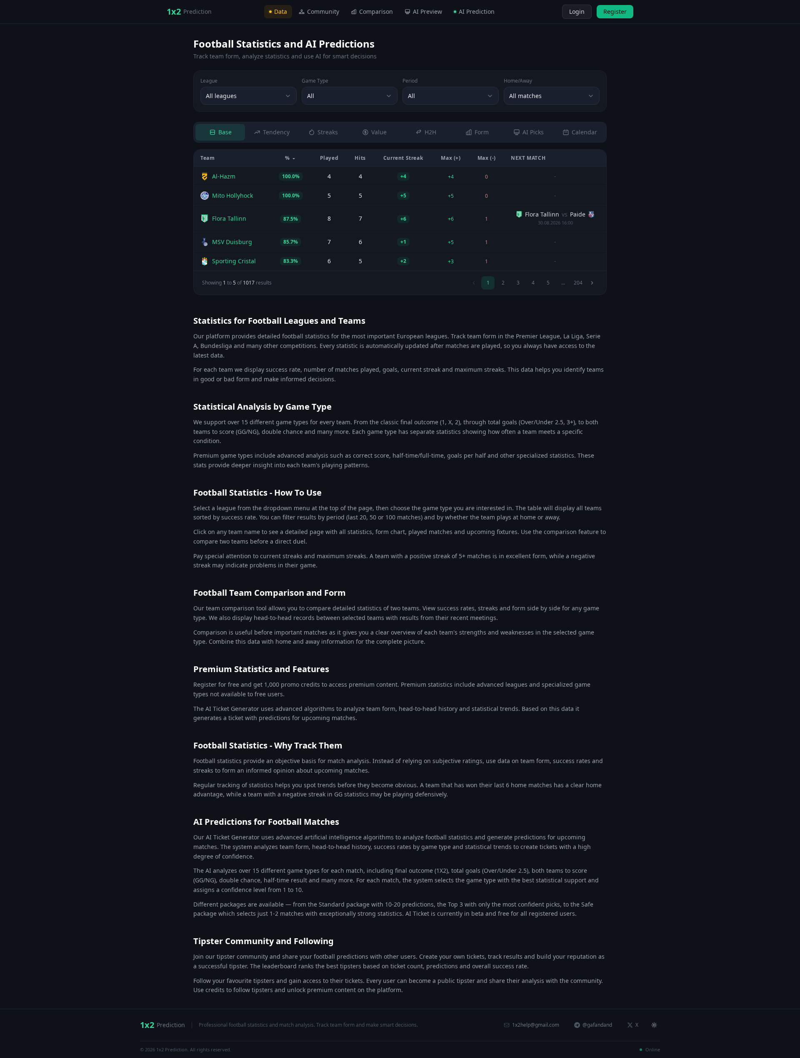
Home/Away (518, 81)
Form (482, 132)
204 (578, 282)
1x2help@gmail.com (535, 1024)
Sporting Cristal (234, 261)
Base (225, 132)
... (563, 282)
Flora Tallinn (229, 218)
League (209, 81)
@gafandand (597, 1024)
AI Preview (427, 11)
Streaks (328, 132)
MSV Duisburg (232, 242)
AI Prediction (477, 11)
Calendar (584, 132)
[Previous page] (474, 283)
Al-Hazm (223, 176)
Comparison (376, 11)
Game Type (315, 81)
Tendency (276, 132)
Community (323, 11)
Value (379, 132)
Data (280, 11)
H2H (430, 132)
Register (615, 11)
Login (577, 11)
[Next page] (592, 283)
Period (410, 81)
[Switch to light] (554, 11)
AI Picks (533, 132)
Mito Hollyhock (232, 195)
